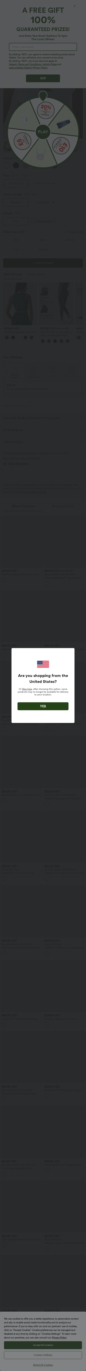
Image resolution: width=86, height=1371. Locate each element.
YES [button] (43, 706)
